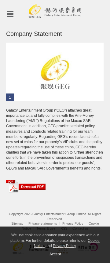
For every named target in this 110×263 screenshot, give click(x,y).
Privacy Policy (72, 223)
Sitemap (17, 223)
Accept (55, 254)
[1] (55, 72)
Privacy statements (42, 223)
